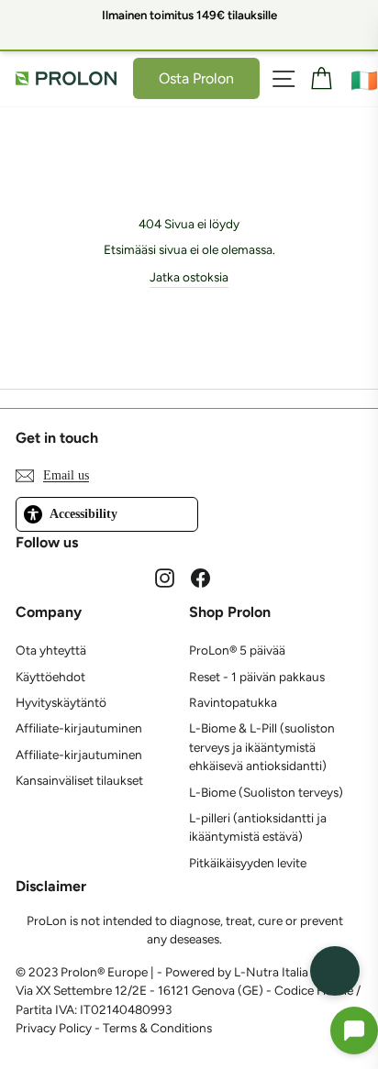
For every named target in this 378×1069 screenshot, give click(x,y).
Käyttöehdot (50, 676)
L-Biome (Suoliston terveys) (266, 792)
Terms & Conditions (157, 1027)
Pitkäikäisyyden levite (247, 862)
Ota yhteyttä (51, 650)
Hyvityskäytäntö (61, 702)
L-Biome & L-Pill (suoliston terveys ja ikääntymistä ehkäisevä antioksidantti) (262, 747)
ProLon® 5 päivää (237, 650)
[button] (354, 1030)
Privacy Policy (54, 1027)
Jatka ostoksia (189, 277)
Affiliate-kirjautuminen (79, 728)
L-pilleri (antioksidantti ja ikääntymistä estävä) (258, 826)
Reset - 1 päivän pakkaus (257, 676)
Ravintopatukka (233, 702)
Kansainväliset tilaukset (79, 780)
